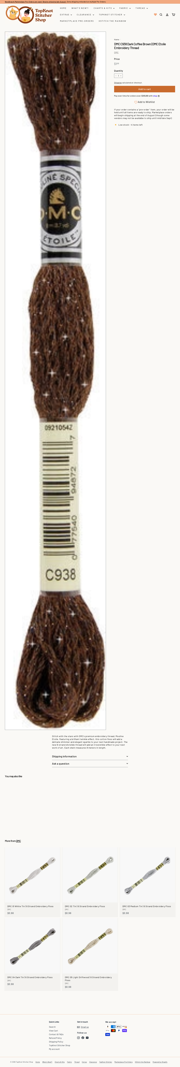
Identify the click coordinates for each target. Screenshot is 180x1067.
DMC (116, 52)
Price (117, 59)
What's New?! (80, 8)
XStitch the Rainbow (112, 21)
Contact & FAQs (56, 1034)
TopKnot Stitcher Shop (59, 1045)
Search (52, 1027)
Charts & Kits (103, 8)
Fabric (124, 8)
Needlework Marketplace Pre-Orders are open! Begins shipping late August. (35, 2)
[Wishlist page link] (155, 14)
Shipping (118, 83)
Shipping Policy (56, 1041)
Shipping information (64, 756)
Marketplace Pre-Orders (77, 21)
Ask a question (60, 763)
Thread (141, 8)
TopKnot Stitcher (111, 14)
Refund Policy (55, 1038)
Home (63, 8)
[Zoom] (55, 381)
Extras (65, 14)
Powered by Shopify (160, 1062)
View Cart (53, 1030)
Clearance (84, 14)
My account (54, 1049)
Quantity (118, 70)
